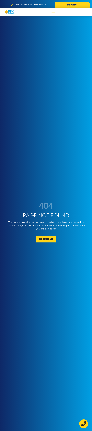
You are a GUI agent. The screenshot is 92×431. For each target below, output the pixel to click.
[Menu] (53, 12)
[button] (46, 239)
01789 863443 (39, 4)
